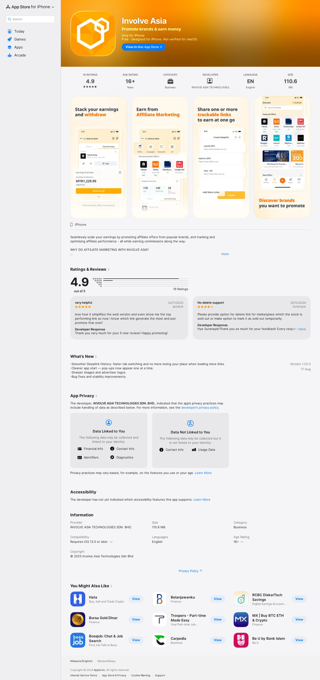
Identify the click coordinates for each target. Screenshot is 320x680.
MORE (302, 329)
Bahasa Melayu (106, 661)
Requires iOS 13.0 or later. (89, 541)
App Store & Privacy (114, 675)
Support (160, 675)
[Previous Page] (65, 157)
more (225, 254)
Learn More (203, 473)
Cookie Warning (140, 675)
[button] (30, 31)
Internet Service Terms (83, 675)
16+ (236, 541)
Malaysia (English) (81, 661)
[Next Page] (315, 157)
